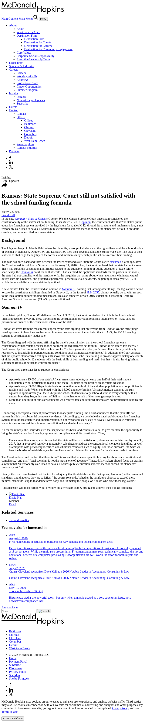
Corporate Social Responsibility (35, 56)
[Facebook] (10, 158)
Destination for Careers (38, 45)
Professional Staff (27, 83)
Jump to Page (10, 607)
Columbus (30, 134)
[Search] (36, 18)
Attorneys (22, 79)
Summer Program (27, 90)
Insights (13, 93)
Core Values (24, 52)
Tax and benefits (19, 520)
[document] (72, 707)
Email (12, 504)
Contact (13, 110)
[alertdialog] (72, 710)
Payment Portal (18, 661)
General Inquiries (27, 147)
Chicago (29, 127)
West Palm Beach (34, 140)
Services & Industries (21, 66)
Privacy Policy (17, 671)
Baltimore (30, 123)
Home (12, 658)
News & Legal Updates (31, 100)
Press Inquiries (25, 144)
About (13, 25)
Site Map (14, 675)
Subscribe (22, 103)
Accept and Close (12, 718)
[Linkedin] (11, 163)
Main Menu (26, 18)
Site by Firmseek (19, 678)
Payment (14, 151)
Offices (21, 117)
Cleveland (30, 130)
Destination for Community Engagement (48, 49)
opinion (86, 222)
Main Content (10, 18)
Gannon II (27, 272)
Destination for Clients (37, 42)
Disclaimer (15, 668)
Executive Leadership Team (33, 59)
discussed (115, 261)
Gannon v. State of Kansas (31, 218)
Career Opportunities (29, 86)
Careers (13, 69)
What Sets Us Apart (28, 32)
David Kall (8, 215)
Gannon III (68, 289)
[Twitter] (11, 167)
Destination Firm (27, 35)
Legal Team (16, 62)
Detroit (28, 137)
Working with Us (27, 76)
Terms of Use (10, 711)
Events (13, 107)
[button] (4, 186)
